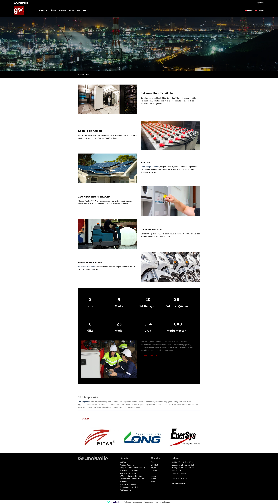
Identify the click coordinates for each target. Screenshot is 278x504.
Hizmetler (62, 10)
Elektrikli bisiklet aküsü (87, 267)
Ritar (153, 462)
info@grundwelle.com (180, 483)
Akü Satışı (123, 462)
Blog (78, 10)
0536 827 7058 (184, 478)
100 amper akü (84, 402)
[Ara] (241, 10)
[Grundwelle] (25, 10)
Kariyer (71, 10)
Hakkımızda (43, 10)
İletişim (86, 10)
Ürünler (53, 10)
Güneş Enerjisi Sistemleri (150, 167)
